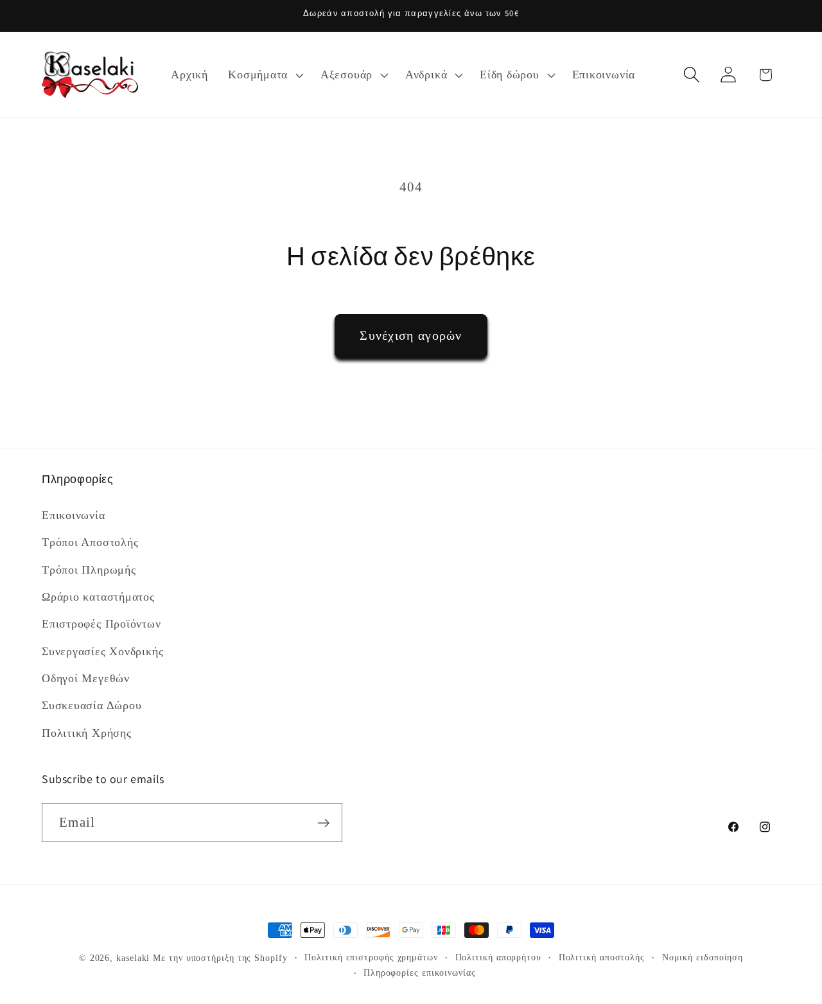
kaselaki (133, 958)
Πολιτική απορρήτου (498, 957)
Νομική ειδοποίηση (702, 957)
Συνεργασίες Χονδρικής (102, 650)
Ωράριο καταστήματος (98, 596)
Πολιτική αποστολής (602, 957)
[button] (264, 74)
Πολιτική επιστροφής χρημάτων (370, 957)
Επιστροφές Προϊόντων (101, 623)
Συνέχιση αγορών (411, 335)
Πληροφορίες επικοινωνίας (419, 972)
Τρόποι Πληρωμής (89, 569)
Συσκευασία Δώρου (91, 705)
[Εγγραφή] (323, 823)
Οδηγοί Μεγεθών (86, 678)
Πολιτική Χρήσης (87, 733)
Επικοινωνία (73, 514)
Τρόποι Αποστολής (90, 542)
